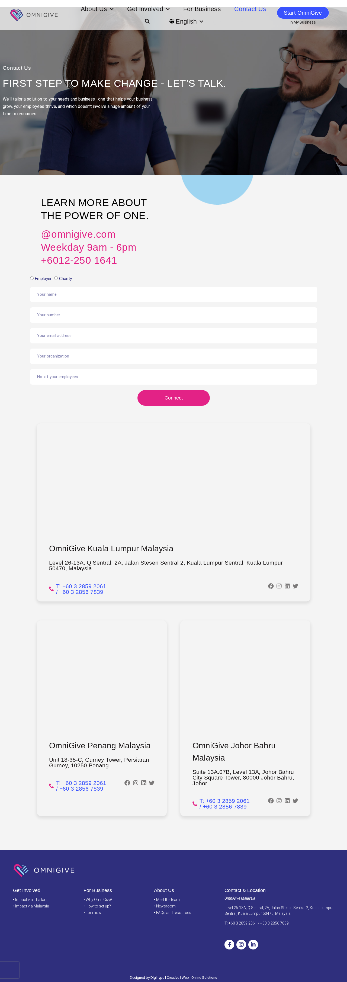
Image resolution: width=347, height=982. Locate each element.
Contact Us (250, 8)
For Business (202, 8)
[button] (147, 21)
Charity (65, 278)
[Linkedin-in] (253, 944)
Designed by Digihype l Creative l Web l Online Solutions (173, 977)
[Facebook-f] (229, 944)
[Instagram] (241, 944)
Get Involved (145, 8)
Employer (43, 278)
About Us (94, 8)
